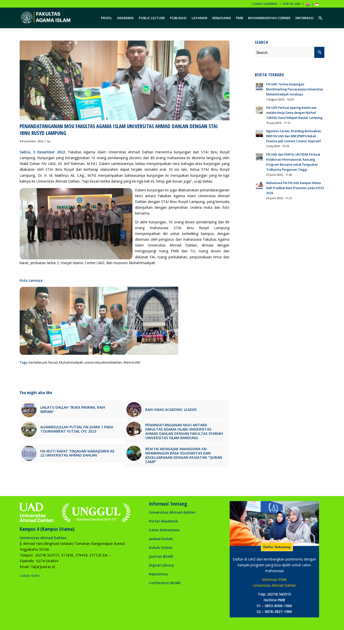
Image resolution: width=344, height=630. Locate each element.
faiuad (53, 362)
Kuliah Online (160, 547)
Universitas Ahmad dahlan (172, 512)
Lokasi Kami (30, 575)
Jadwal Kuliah (161, 538)
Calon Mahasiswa (164, 530)
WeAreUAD (131, 362)
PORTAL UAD (291, 4)
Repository (158, 574)
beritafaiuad (38, 362)
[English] (308, 5)
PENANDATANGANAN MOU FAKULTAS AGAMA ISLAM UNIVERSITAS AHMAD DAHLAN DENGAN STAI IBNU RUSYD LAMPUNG (119, 129)
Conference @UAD (165, 582)
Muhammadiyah (71, 362)
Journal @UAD (161, 556)
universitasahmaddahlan (103, 362)
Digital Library (161, 565)
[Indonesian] (317, 5)
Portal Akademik (163, 521)
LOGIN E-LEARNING (265, 4)
